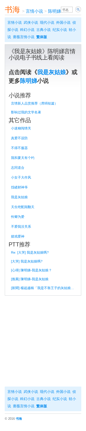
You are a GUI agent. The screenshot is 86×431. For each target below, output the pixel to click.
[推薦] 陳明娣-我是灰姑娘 (29, 279)
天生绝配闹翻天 (22, 207)
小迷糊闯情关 (21, 128)
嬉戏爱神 (17, 236)
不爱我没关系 (21, 226)
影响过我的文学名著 (26, 112)
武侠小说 (31, 22)
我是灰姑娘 (51, 72)
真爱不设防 (19, 138)
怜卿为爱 (17, 217)
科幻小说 (27, 30)
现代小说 (47, 22)
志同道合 (17, 167)
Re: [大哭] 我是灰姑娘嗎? (30, 252)
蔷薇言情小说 (23, 37)
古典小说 (43, 30)
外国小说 (63, 22)
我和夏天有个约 (22, 158)
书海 (12, 9)
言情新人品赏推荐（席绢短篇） (34, 103)
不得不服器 (19, 148)
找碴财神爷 (19, 187)
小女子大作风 (21, 177)
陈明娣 (54, 11)
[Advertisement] (43, 341)
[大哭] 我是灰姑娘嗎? (27, 261)
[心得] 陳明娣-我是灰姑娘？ (31, 270)
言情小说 (34, 11)
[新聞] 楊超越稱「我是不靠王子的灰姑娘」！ (43, 288)
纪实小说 (60, 30)
